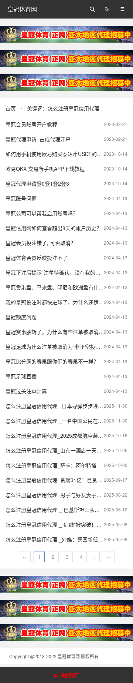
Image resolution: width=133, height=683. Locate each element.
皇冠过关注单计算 (26, 391)
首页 (11, 108)
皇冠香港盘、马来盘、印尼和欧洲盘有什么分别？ (62, 287)
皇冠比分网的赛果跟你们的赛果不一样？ (52, 361)
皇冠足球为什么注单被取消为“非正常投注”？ (57, 346)
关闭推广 (69, 675)
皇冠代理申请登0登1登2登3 (37, 183)
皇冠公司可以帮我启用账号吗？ (42, 213)
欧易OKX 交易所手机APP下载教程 (45, 168)
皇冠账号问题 (21, 198)
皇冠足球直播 (21, 376)
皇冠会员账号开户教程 (31, 124)
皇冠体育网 (22, 9)
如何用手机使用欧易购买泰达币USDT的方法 (56, 154)
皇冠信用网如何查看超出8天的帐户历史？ (54, 228)
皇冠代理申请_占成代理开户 (38, 139)
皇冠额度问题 (21, 317)
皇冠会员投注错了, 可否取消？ (41, 242)
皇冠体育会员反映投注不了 (37, 257)
